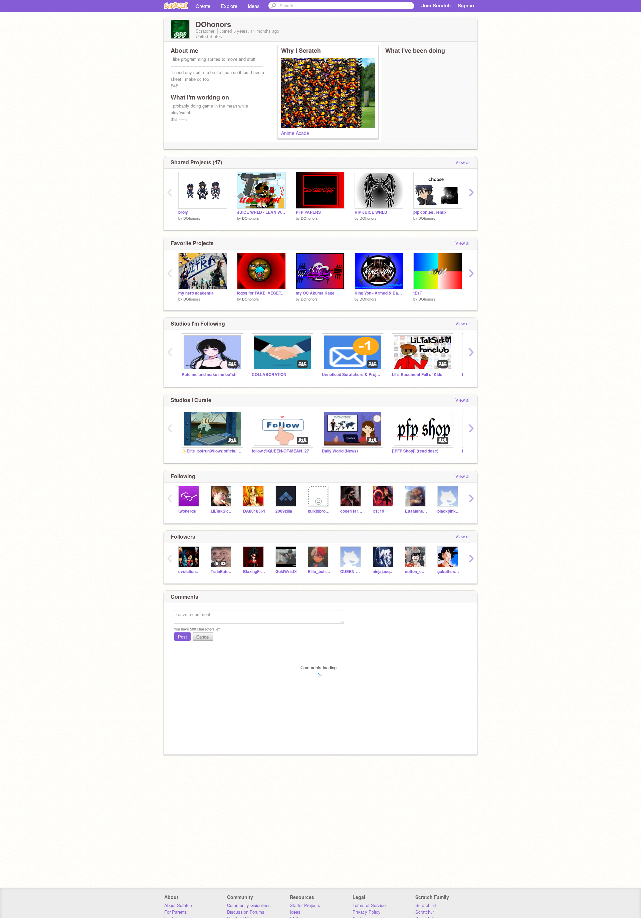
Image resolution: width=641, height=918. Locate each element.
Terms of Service (369, 905)
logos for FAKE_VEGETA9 (261, 293)
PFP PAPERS (308, 212)
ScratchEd (425, 905)
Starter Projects (305, 905)
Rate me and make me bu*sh (209, 374)
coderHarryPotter (351, 511)
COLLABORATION (269, 374)
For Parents (175, 912)
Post (182, 636)
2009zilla (283, 511)
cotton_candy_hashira (416, 571)
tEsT (417, 293)
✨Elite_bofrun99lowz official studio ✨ (212, 451)
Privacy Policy (367, 912)
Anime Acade (295, 133)
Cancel (203, 636)
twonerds (187, 511)
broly (183, 212)
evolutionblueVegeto (189, 571)
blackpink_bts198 (448, 511)
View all (462, 162)
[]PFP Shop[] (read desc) (415, 451)
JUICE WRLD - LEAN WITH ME (261, 212)
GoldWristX (286, 571)
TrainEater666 (222, 571)
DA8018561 (254, 511)
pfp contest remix (430, 212)
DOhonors (191, 218)
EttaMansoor (416, 511)
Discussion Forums (245, 912)
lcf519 (378, 511)
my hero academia (196, 293)
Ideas (254, 5)
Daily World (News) (340, 451)
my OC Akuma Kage (315, 293)
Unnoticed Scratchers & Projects (352, 374)
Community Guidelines (249, 905)
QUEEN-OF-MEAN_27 (351, 571)
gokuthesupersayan (448, 571)
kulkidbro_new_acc (319, 511)
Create (203, 5)
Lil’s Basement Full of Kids (417, 374)
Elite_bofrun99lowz (319, 571)
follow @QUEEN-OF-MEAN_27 (280, 451)
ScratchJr (424, 912)
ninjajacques (384, 571)
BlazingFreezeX (254, 571)
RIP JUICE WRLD (371, 212)
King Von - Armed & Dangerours (379, 293)
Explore (229, 5)
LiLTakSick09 (222, 511)
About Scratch (178, 905)
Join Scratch (436, 5)
